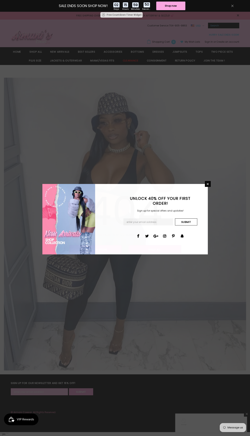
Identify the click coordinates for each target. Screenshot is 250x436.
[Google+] (156, 236)
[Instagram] (165, 236)
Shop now (171, 5)
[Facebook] (138, 236)
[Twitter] (147, 236)
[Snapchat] (182, 236)
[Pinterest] (173, 236)
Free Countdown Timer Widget (124, 15)
